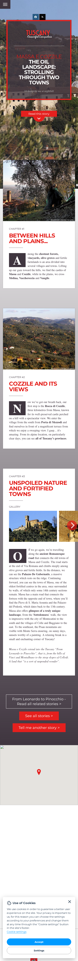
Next (72, 525)
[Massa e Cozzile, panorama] (39, 338)
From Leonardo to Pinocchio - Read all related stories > (39, 701)
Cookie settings (16, 931)
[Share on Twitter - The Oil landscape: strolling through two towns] (42, 17)
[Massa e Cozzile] (39, 190)
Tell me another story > (39, 727)
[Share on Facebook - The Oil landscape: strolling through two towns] (36, 17)
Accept (39, 941)
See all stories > (39, 716)
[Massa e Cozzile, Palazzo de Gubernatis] (33, 526)
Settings (39, 950)
